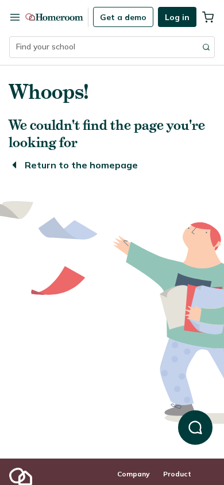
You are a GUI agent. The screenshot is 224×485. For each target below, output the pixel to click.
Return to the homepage (81, 165)
